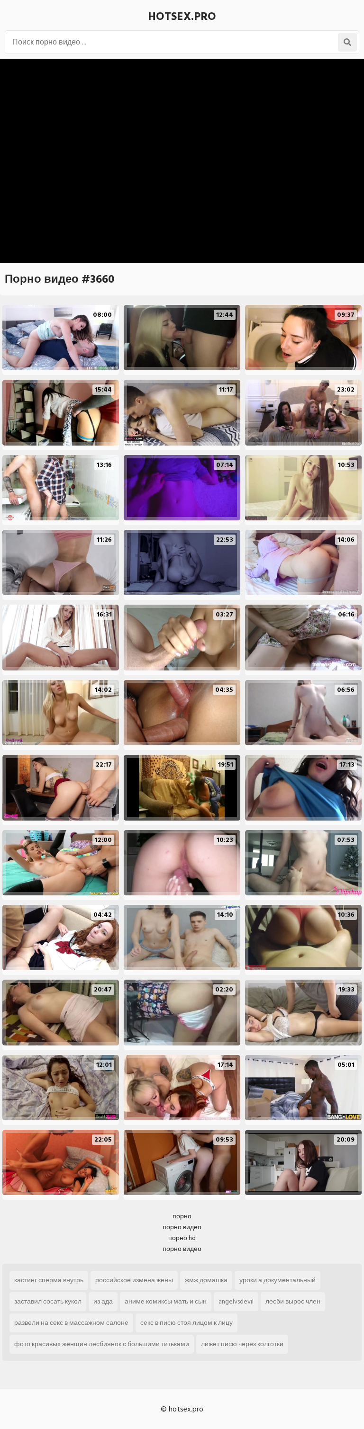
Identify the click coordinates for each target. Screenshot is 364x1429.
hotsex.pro (182, 16)
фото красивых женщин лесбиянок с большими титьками (101, 1344)
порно (182, 1216)
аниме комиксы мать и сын (166, 1301)
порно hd (182, 1238)
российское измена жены (134, 1280)
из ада (103, 1301)
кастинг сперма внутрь (48, 1280)
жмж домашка (206, 1280)
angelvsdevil (236, 1301)
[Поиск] (347, 42)
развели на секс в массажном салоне (71, 1322)
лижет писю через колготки (242, 1344)
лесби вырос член (292, 1301)
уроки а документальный (277, 1280)
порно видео (182, 1227)
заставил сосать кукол (48, 1301)
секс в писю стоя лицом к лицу (186, 1322)
